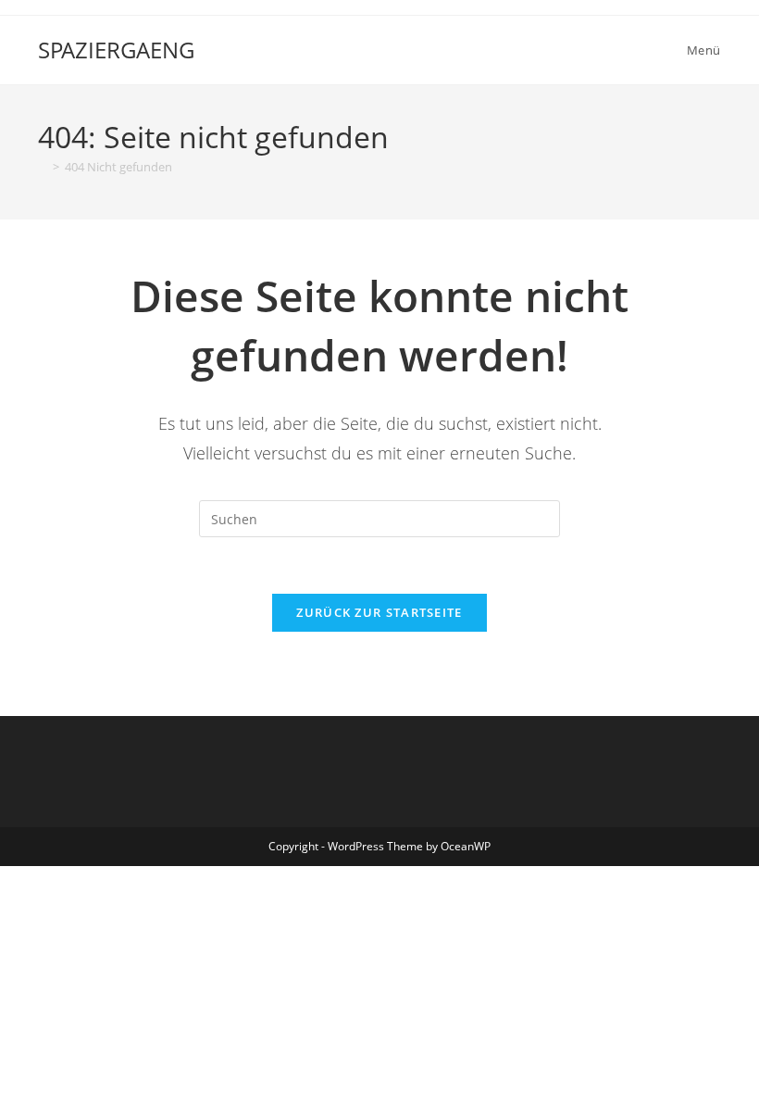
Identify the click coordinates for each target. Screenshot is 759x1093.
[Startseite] (42, 166)
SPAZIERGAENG (116, 49)
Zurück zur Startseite (379, 612)
